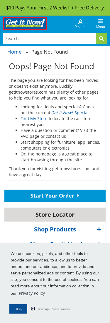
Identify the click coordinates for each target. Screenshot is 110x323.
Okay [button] (18, 309)
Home (14, 51)
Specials (71, 112)
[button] (51, 309)
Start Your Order (53, 195)
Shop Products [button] (55, 229)
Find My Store (34, 118)
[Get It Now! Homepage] (25, 24)
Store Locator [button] (55, 214)
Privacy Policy (32, 293)
